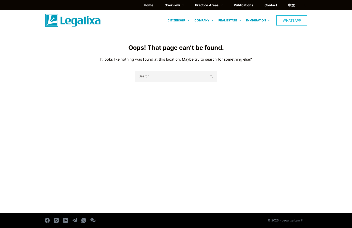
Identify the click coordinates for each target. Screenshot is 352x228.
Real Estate (227, 20)
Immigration (256, 20)
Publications (243, 5)
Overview (172, 5)
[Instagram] (56, 220)
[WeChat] (93, 220)
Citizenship (177, 20)
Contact (270, 5)
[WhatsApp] (83, 220)
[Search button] (211, 76)
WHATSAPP (292, 20)
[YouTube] (65, 220)
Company (202, 20)
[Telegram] (74, 220)
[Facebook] (47, 220)
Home (148, 5)
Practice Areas (207, 5)
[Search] (305, 5)
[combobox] (171, 76)
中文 (291, 5)
